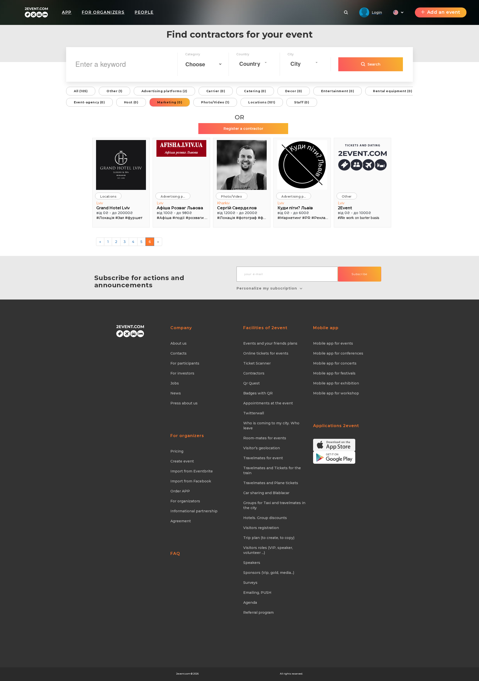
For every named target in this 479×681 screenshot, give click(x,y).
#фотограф (246, 218)
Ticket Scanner (257, 363)
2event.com (183, 673)
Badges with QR (258, 393)
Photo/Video (231, 196)
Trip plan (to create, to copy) (268, 537)
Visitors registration (261, 528)
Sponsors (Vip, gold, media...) (268, 572)
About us (178, 343)
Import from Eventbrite (191, 471)
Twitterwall (253, 413)
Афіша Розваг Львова (180, 208)
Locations (108, 196)
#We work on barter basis (358, 217)
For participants (184, 363)
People (144, 12)
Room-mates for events (264, 438)
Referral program (258, 612)
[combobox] (252, 62)
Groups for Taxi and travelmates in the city (274, 505)
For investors (182, 373)
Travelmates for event (263, 458)
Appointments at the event (268, 403)
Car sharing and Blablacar (266, 493)
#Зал (119, 218)
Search (373, 64)
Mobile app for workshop (336, 393)
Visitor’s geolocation (261, 448)
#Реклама (320, 218)
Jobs (174, 383)
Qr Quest (251, 383)
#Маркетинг (289, 218)
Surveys (250, 582)
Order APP (180, 491)
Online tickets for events (265, 353)
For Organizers (103, 12)
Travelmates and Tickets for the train (272, 470)
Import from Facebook (190, 481)
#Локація (105, 218)
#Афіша (164, 218)
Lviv (99, 203)
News (175, 393)
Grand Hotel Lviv (113, 208)
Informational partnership (194, 511)
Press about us (184, 403)
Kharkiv (223, 203)
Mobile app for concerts (335, 363)
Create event (182, 461)
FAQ (175, 553)
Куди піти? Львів (295, 208)
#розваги (195, 218)
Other (347, 196)
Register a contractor (243, 128)
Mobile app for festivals (334, 373)
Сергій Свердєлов (237, 208)
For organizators (185, 501)
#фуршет (133, 218)
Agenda (250, 602)
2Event (345, 208)
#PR (306, 218)
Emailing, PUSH (257, 592)
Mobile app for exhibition (336, 383)
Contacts (178, 353)
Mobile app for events (333, 343)
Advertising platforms (175, 196)
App (67, 12)
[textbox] (251, 64)
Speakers (251, 562)
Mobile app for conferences (338, 353)
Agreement (180, 521)
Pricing (176, 451)
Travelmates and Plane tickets (270, 483)
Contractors (253, 373)
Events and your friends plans (270, 343)
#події (178, 218)
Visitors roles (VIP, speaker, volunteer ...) (268, 550)
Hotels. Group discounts (265, 518)
